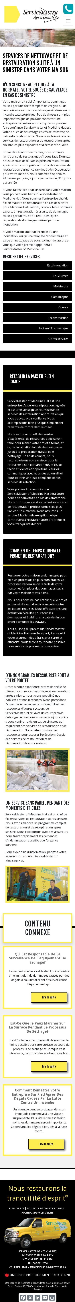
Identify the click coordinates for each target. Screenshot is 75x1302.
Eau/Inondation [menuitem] (57, 265)
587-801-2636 (40, 1263)
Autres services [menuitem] (58, 339)
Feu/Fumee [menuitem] (60, 276)
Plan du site (16, 1208)
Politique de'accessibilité (37, 1212)
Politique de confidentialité (45, 1208)
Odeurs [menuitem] (63, 307)
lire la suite (49, 997)
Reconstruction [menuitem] (58, 318)
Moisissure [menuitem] (60, 286)
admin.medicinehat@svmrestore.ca (44, 1267)
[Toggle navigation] (68, 21)
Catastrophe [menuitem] (59, 297)
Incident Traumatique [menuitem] (53, 328)
